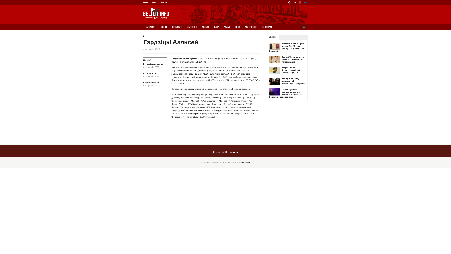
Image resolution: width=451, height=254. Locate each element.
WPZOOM (246, 162)
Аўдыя (227, 27)
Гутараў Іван (149, 73)
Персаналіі (177, 27)
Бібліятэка (192, 27)
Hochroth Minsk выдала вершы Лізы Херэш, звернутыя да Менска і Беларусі (286, 47)
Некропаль (267, 27)
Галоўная (150, 27)
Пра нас (146, 2)
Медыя (205, 27)
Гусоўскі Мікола (151, 83)
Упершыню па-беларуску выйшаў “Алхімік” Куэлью (291, 70)
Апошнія (272, 37)
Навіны (163, 27)
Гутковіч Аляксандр (153, 64)
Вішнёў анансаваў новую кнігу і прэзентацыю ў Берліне (293, 81)
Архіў (154, 2)
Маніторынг (251, 27)
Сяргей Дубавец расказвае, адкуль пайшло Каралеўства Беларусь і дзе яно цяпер (285, 93)
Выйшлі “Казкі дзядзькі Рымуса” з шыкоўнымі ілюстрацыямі (293, 59)
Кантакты (163, 2)
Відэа (216, 27)
